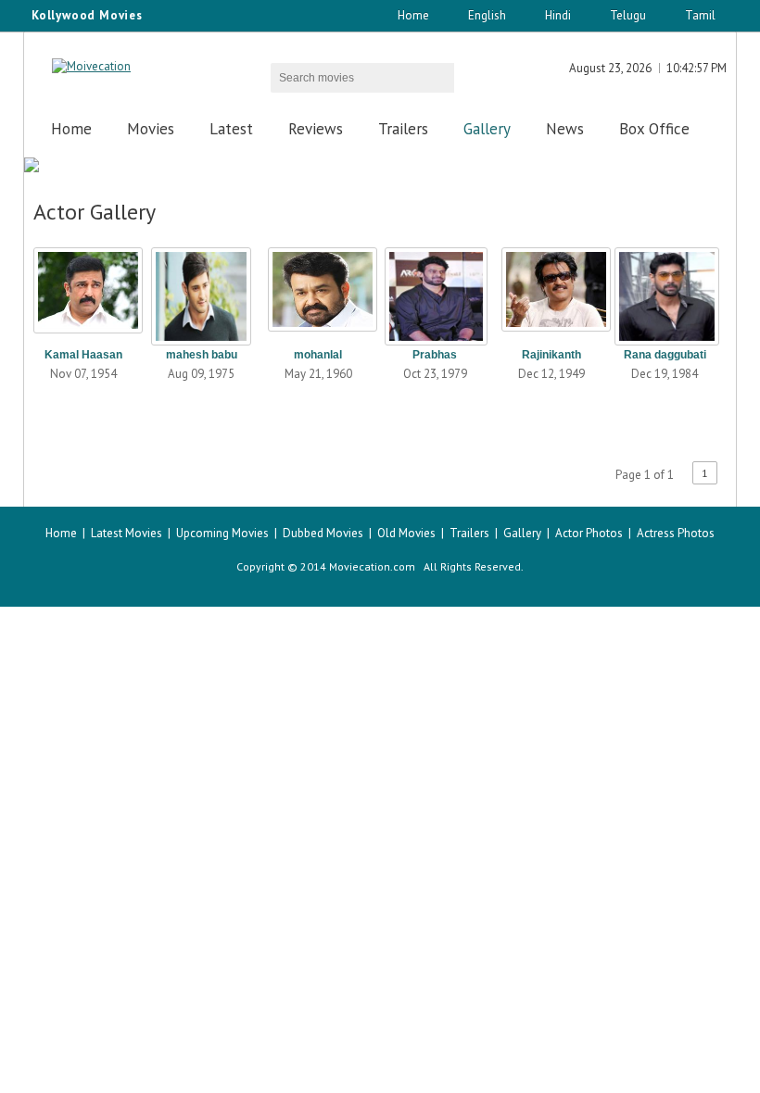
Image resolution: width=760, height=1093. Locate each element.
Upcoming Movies (222, 533)
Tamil (700, 15)
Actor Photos (589, 533)
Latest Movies (126, 533)
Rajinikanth (551, 354)
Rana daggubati (665, 354)
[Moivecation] (91, 66)
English (487, 15)
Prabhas (434, 354)
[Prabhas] (435, 291)
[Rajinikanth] (551, 291)
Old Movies (406, 533)
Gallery (487, 129)
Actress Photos (676, 533)
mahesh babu (201, 354)
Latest (231, 129)
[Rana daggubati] (664, 291)
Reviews (315, 129)
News (565, 129)
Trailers (403, 129)
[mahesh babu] (201, 291)
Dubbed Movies (323, 533)
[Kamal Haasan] (83, 291)
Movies (150, 129)
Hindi (558, 15)
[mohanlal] (318, 291)
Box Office (654, 129)
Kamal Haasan (83, 354)
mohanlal (318, 354)
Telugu (628, 15)
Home (413, 15)
